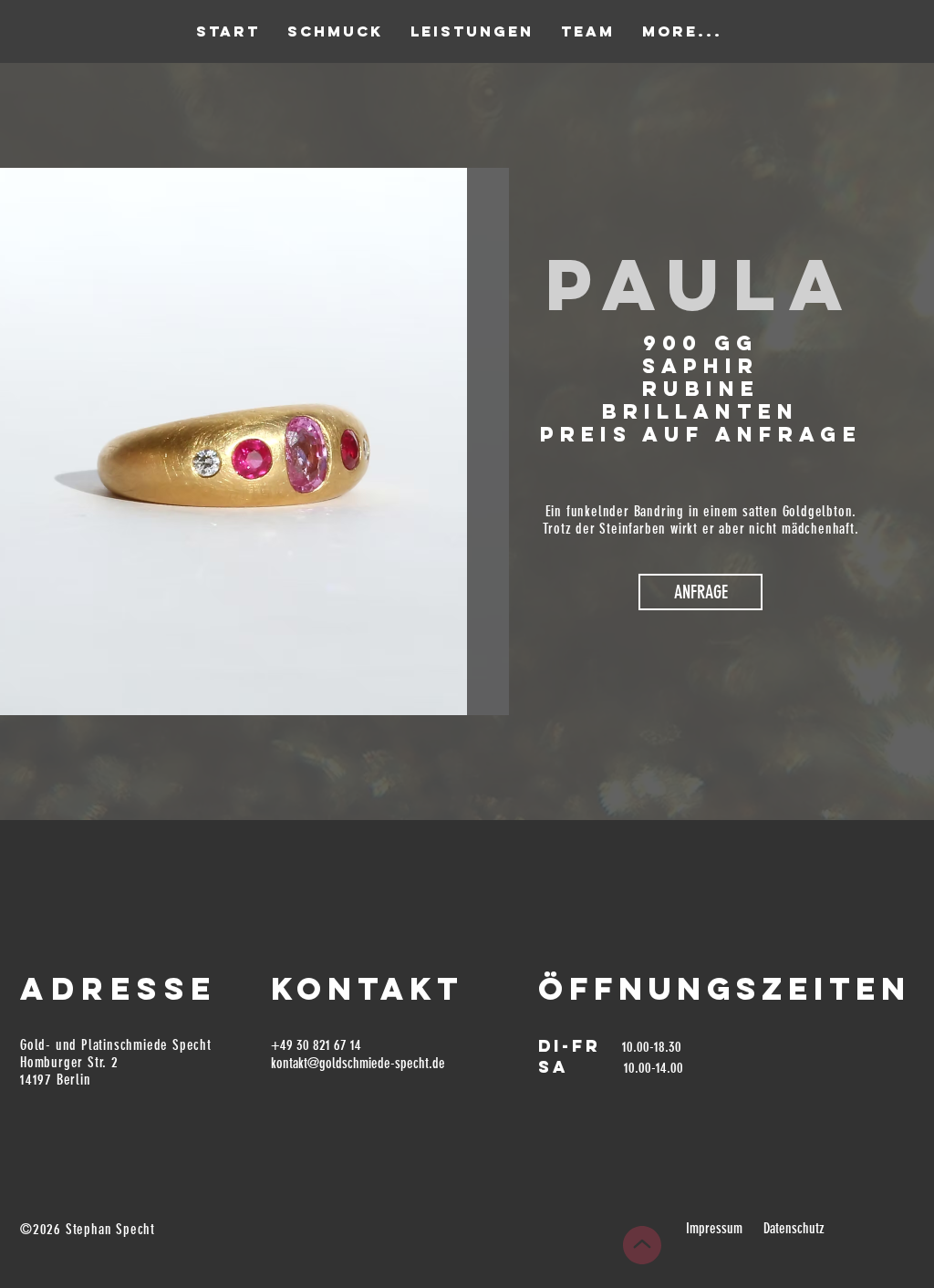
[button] (700, 592)
